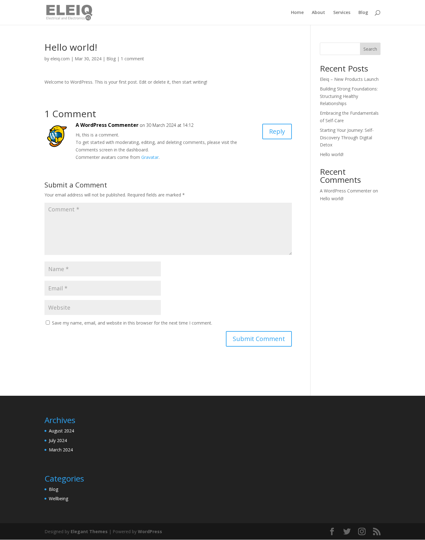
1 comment (132, 59)
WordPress (150, 531)
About (318, 12)
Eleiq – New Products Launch (349, 79)
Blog (363, 12)
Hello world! (331, 154)
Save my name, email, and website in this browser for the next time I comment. (132, 323)
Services (341, 12)
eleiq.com (60, 59)
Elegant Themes (89, 531)
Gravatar (150, 157)
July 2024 (58, 440)
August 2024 (61, 431)
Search (370, 49)
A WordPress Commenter (107, 125)
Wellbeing (58, 498)
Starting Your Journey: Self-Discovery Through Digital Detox (347, 137)
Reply (277, 131)
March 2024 (61, 450)
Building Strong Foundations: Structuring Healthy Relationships (349, 96)
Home (297, 12)
